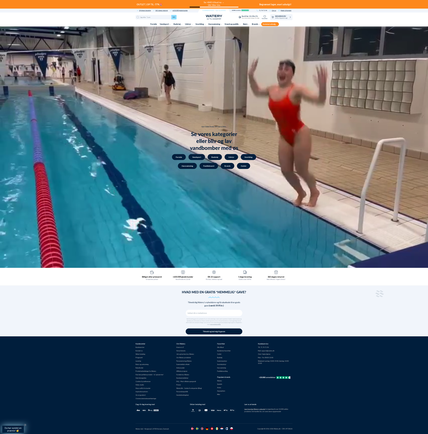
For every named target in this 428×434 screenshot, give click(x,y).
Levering (138, 361)
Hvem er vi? (180, 347)
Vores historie (180, 351)
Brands (255, 24)
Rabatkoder (139, 368)
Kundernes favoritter (224, 351)
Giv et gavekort (141, 395)
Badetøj (177, 24)
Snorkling (199, 24)
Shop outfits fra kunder (143, 388)
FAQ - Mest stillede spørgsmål (186, 381)
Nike (218, 394)
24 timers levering (145, 10)
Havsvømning (214, 24)
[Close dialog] (37, 372)
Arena (219, 387)
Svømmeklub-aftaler (183, 364)
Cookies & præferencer (143, 381)
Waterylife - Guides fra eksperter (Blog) (189, 388)
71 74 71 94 (263, 10)
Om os (274, 10)
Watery (219, 381)
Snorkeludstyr (221, 364)
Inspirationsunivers (142, 391)
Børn (245, 24)
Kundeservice (140, 347)
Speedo (219, 384)
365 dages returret (161, 10)
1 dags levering (245, 277)
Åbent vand (21, 401)
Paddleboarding (222, 371)
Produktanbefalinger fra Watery (146, 371)
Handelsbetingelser (182, 395)
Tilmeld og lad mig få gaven (214, 331)
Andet (21, 418)
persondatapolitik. (215, 324)
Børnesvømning (21, 412)
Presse (178, 385)
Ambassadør (180, 368)
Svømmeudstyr (222, 361)
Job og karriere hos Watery (185, 354)
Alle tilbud (220, 347)
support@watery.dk (267, 351)
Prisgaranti (139, 357)
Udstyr (188, 24)
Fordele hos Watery (182, 375)
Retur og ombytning (142, 364)
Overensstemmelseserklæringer (146, 398)
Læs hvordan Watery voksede (254, 409)
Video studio (140, 385)
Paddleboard (208, 166)
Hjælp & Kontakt (286, 10)
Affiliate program (181, 371)
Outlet (243, 166)
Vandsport (164, 24)
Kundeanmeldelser (182, 378)
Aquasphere (221, 391)
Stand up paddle (232, 24)
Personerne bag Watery (184, 361)
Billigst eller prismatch (152, 277)
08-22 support (214, 277)
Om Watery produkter (183, 357)
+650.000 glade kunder (180, 10)
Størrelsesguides (141, 378)
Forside (153, 24)
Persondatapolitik (182, 391)
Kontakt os (139, 351)
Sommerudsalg (269, 24)
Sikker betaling (140, 354)
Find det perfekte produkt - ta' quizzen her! (150, 375)
